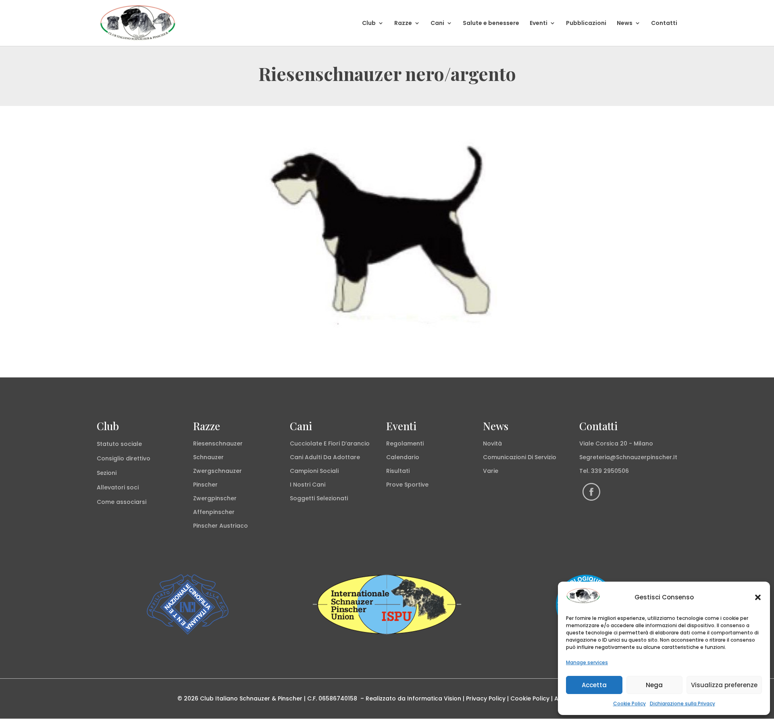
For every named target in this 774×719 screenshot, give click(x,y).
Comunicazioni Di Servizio (519, 457)
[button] (758, 597)
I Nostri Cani (307, 485)
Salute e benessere (491, 23)
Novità (492, 443)
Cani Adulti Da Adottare (325, 457)
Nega (654, 685)
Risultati (398, 471)
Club (369, 23)
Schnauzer (208, 457)
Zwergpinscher (215, 498)
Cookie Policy (629, 703)
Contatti (664, 23)
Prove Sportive (407, 485)
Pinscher (205, 485)
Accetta (594, 685)
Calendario (402, 457)
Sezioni (107, 473)
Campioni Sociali (314, 471)
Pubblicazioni (586, 23)
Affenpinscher (214, 512)
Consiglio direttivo (123, 458)
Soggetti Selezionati (319, 498)
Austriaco (233, 526)
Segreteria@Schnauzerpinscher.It (628, 457)
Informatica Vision (434, 698)
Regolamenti (405, 443)
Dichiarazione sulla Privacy (682, 703)
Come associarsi (121, 502)
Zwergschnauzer (217, 471)
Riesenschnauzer (218, 443)
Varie (490, 471)
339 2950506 (610, 471)
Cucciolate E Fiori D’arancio (330, 443)
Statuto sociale (119, 444)
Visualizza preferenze (724, 685)
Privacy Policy (486, 698)
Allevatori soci (118, 487)
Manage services (587, 662)
